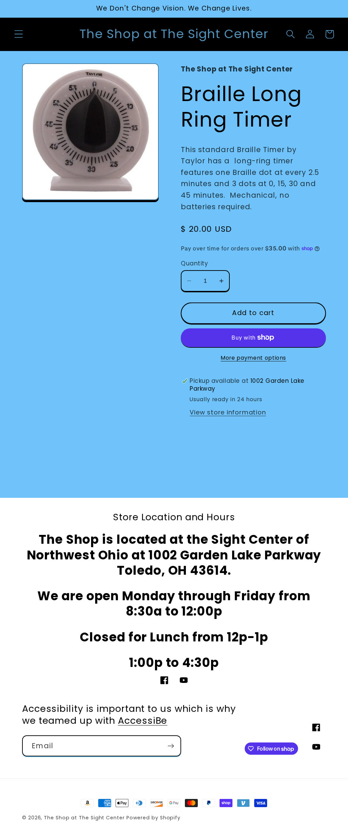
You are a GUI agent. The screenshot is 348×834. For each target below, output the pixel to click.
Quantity (194, 263)
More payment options (253, 357)
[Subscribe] (170, 746)
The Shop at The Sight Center (84, 817)
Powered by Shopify (153, 817)
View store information (228, 412)
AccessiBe (142, 720)
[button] (18, 34)
